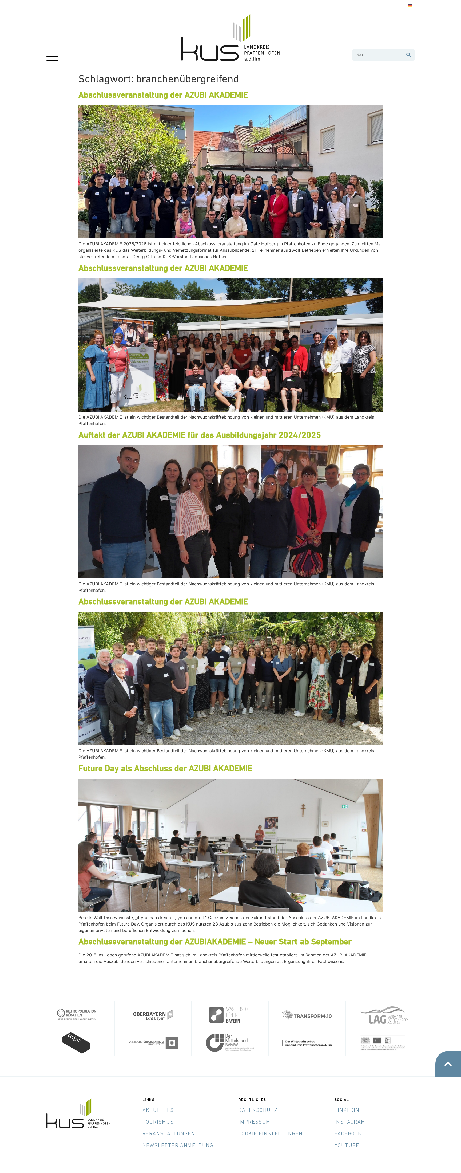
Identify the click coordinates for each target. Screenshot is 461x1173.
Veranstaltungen (168, 1134)
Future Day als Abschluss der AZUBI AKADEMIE (165, 769)
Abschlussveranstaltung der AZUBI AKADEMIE (163, 95)
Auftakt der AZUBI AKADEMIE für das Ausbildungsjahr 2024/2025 (199, 435)
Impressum (255, 1122)
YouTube (347, 1145)
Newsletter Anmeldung (177, 1145)
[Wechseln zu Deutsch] (410, 5)
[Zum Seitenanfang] (448, 1064)
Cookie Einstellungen (271, 1134)
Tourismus (158, 1122)
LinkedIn (347, 1110)
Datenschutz (258, 1110)
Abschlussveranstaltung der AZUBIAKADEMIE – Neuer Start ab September (215, 942)
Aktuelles (158, 1110)
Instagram (350, 1122)
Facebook (348, 1134)
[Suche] (408, 55)
